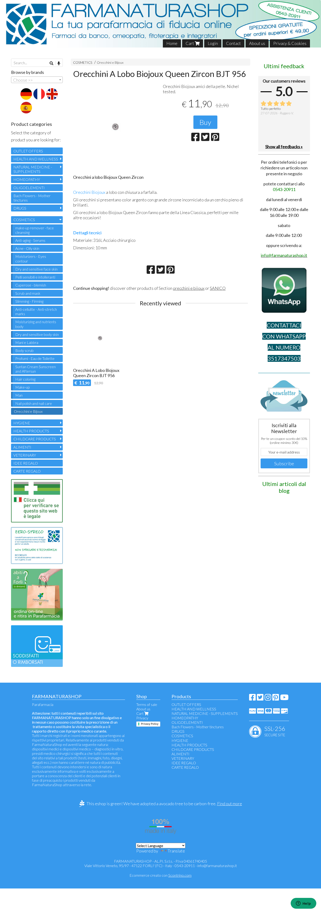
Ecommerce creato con (160, 875)
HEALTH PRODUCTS (31, 431)
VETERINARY (24, 455)
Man (19, 395)
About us (257, 43)
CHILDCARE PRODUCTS (34, 439)
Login (213, 43)
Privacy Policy (149, 723)
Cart (190, 43)
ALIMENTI (22, 447)
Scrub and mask (27, 293)
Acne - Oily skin (27, 248)
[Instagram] (268, 698)
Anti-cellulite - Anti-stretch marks (36, 311)
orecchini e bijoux (188, 288)
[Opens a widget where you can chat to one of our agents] (303, 904)
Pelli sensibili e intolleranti (35, 277)
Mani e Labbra (26, 342)
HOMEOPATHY (26, 179)
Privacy (142, 718)
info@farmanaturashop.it (217, 865)
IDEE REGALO (25, 463)
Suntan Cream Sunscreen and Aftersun (35, 368)
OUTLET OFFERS (28, 151)
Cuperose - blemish (30, 285)
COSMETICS (82, 62)
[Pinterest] (275, 698)
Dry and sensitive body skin (37, 334)
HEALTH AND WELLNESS (35, 159)
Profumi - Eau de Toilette (35, 358)
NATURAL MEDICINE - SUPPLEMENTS (32, 169)
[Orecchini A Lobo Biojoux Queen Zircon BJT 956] (115, 127)
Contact (233, 43)
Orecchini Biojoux (89, 192)
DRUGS (19, 208)
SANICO (218, 288)
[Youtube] (284, 698)
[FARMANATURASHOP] (160, 24)
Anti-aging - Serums (30, 240)
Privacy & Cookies (289, 43)
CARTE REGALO (27, 471)
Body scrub (24, 350)
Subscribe (284, 463)
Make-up (22, 387)
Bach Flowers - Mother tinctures (32, 197)
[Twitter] (260, 698)
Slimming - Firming (29, 301)
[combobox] (37, 79)
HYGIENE (21, 423)
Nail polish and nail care (33, 403)
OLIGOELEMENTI (29, 187)
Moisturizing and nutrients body (35, 323)
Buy (205, 122)
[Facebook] (252, 698)
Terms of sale (146, 704)
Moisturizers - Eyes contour (30, 258)
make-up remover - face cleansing (34, 230)
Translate (176, 850)
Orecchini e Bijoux (110, 62)
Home (171, 43)
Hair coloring (25, 379)
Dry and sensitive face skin (36, 269)
